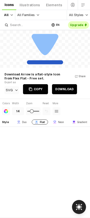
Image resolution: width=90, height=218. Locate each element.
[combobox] (26, 25)
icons (9, 5)
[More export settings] (56, 111)
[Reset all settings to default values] (46, 111)
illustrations (30, 5)
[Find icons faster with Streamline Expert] (79, 207)
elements (54, 5)
